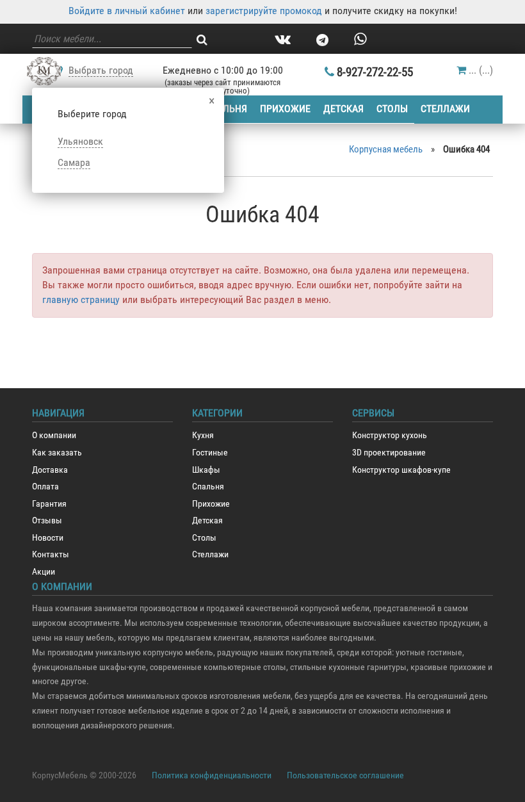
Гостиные (210, 452)
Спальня (226, 108)
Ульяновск (80, 141)
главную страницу (81, 299)
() (481, 70)
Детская (343, 108)
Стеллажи (445, 108)
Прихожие (285, 108)
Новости (47, 537)
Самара (74, 162)
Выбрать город (101, 70)
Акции (43, 571)
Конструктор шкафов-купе (401, 469)
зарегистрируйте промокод (264, 10)
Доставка (50, 469)
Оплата (45, 486)
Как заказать (57, 452)
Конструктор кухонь (389, 435)
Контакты (50, 554)
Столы (392, 108)
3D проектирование (389, 452)
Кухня (203, 435)
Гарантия (49, 503)
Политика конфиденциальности (211, 775)
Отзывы (47, 520)
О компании (54, 435)
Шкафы (206, 469)
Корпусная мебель (386, 149)
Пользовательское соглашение (345, 775)
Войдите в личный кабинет (127, 10)
